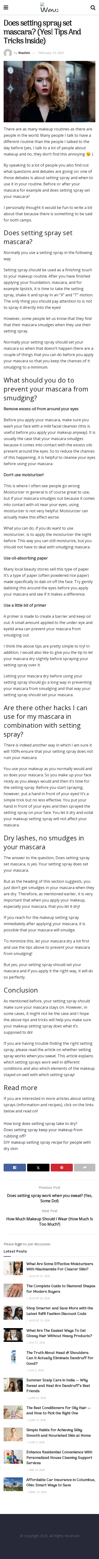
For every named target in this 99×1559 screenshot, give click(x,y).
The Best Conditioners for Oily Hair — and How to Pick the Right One (58, 1410)
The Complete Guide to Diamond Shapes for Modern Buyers (60, 1289)
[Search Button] (93, 7)
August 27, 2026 (39, 1276)
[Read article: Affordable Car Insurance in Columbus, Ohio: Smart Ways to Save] (13, 1484)
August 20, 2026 (39, 1298)
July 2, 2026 (36, 1370)
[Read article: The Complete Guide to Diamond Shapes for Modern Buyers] (13, 1290)
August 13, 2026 (39, 1320)
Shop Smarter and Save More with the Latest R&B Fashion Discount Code (59, 1311)
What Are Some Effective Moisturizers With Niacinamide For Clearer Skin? (59, 1267)
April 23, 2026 (38, 1492)
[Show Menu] (6, 7)
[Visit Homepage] (49, 7)
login (18, 1244)
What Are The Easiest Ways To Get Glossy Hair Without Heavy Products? (59, 1333)
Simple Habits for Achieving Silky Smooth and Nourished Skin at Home (58, 1433)
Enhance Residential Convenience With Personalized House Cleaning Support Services (59, 1457)
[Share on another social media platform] (84, 1167)
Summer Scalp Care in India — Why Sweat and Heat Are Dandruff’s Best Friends (58, 1385)
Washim (24, 53)
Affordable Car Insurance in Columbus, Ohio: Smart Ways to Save (60, 1482)
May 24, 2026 (37, 1470)
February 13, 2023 (51, 53)
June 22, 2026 (37, 1398)
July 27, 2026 (37, 1342)
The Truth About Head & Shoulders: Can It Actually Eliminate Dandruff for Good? (59, 1358)
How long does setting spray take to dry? (40, 1123)
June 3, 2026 (37, 1442)
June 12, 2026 (37, 1420)
